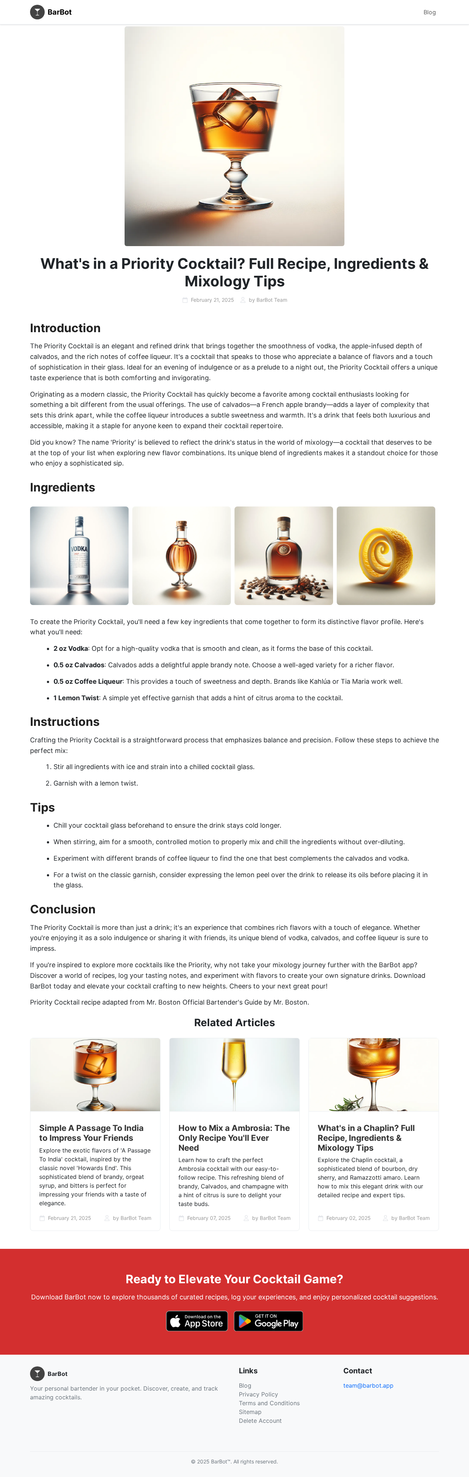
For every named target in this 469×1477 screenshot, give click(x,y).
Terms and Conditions (269, 1403)
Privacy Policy (258, 1394)
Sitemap (250, 1411)
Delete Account (260, 1420)
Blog (430, 12)
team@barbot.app (368, 1385)
